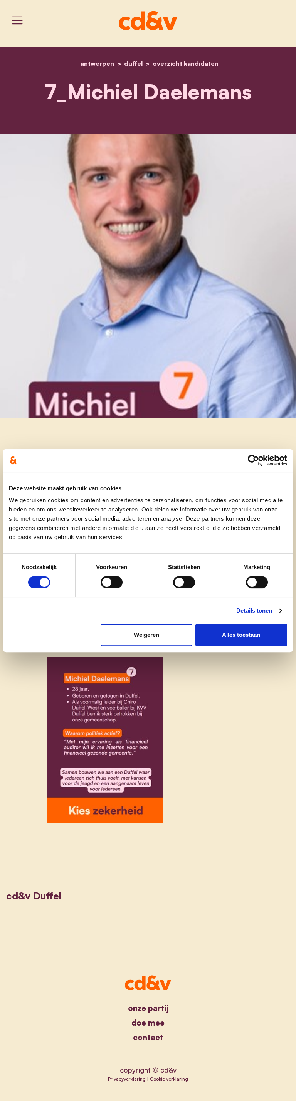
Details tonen (254, 610)
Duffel (133, 63)
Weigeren (146, 634)
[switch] (112, 582)
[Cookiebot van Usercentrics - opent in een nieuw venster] (253, 460)
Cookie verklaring (169, 1079)
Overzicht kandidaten (186, 63)
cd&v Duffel (33, 896)
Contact (148, 1037)
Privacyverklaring (127, 1079)
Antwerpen (97, 63)
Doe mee (148, 1023)
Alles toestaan (241, 634)
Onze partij (148, 1008)
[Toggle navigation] (17, 20)
